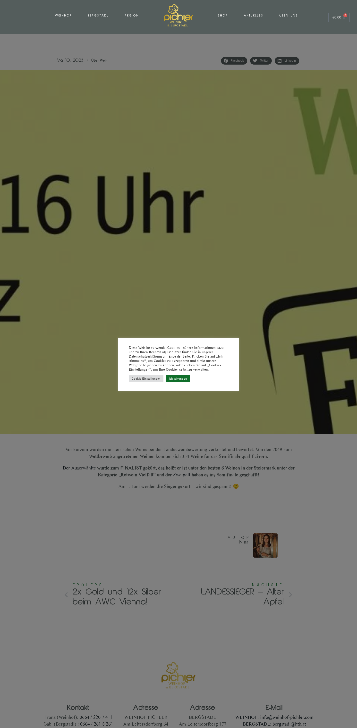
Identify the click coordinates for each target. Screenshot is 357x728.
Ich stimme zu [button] (178, 378)
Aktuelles (254, 15)
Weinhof (63, 15)
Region (132, 15)
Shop (223, 15)
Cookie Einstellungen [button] (146, 378)
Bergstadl (98, 15)
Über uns (288, 15)
